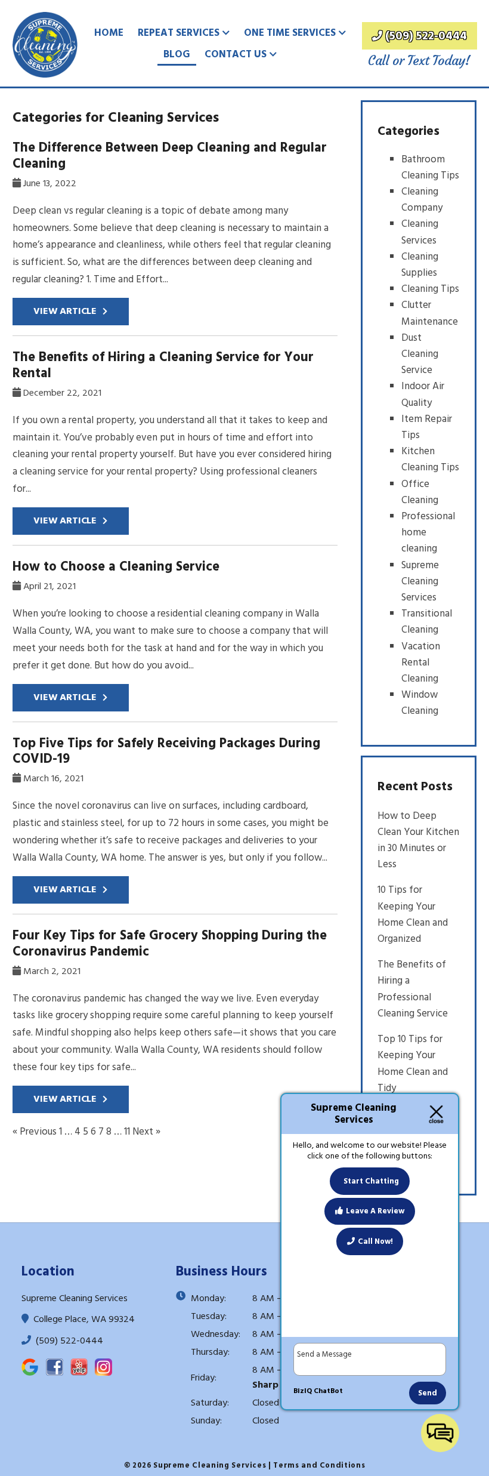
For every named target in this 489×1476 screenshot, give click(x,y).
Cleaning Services (419, 231)
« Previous (35, 1131)
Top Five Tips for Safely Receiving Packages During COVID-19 (166, 751)
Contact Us (236, 54)
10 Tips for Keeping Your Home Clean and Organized (412, 914)
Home (108, 32)
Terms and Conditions (319, 1465)
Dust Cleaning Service (419, 353)
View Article (65, 311)
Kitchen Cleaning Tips (430, 459)
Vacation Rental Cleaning (420, 662)
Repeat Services (178, 32)
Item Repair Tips (426, 427)
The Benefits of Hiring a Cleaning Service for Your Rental (163, 365)
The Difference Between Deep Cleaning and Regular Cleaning (170, 155)
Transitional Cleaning (426, 621)
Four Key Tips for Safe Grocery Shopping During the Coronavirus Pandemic (170, 943)
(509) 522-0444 (426, 35)
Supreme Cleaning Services (420, 581)
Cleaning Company (421, 199)
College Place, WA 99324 (83, 1319)
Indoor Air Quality (422, 394)
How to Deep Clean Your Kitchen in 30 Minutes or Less (418, 840)
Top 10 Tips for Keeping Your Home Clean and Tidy (412, 1063)
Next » (146, 1131)
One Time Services (290, 32)
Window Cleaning (419, 702)
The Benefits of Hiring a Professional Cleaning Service (412, 989)
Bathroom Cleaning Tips (430, 167)
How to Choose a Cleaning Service (116, 566)
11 (127, 1131)
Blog (176, 54)
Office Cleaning (419, 492)
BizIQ (302, 1391)
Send (427, 1393)
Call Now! (375, 1241)
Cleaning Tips (430, 289)
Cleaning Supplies (419, 264)
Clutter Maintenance (429, 313)
